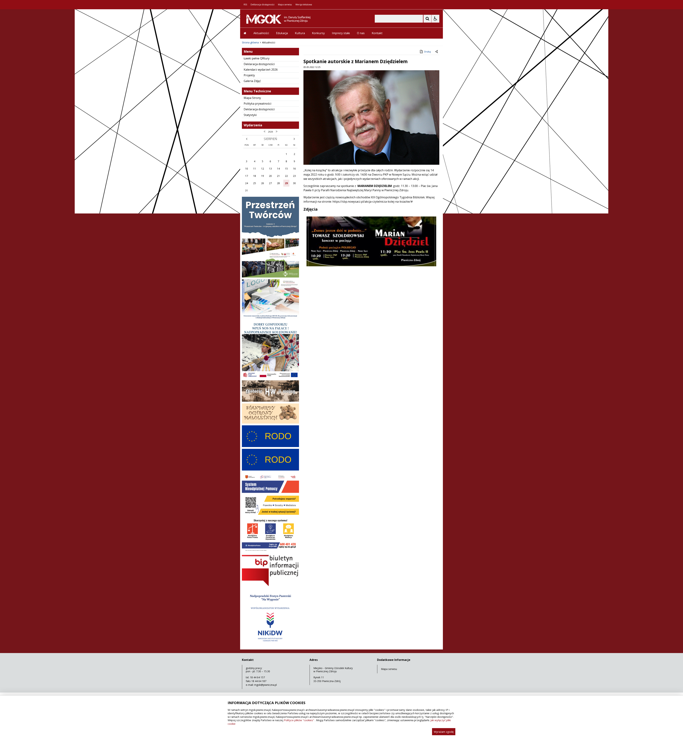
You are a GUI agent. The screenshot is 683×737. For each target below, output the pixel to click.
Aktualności (261, 33)
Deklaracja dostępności (262, 5)
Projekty (249, 75)
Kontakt (377, 33)
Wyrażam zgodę (444, 731)
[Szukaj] (427, 19)
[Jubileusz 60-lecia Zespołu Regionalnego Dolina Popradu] (270, 645)
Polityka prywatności (257, 103)
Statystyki (250, 115)
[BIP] (270, 586)
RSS (245, 5)
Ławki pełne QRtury (256, 58)
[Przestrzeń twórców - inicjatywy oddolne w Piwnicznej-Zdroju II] (270, 277)
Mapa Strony (252, 98)
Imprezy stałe (341, 33)
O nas (361, 33)
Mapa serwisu (285, 5)
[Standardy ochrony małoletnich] (270, 423)
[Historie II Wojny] (270, 401)
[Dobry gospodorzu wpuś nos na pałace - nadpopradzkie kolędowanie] (270, 378)
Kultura (300, 33)
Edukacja (282, 33)
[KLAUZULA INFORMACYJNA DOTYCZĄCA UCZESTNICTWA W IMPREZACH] (270, 470)
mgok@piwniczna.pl (265, 684)
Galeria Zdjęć (252, 81)
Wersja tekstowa (303, 5)
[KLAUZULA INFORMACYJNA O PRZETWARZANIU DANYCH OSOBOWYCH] (270, 446)
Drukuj (427, 51)
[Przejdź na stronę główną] (245, 33)
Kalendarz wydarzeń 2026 (261, 70)
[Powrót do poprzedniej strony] (436, 52)
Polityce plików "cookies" (299, 720)
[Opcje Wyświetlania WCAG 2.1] (435, 19)
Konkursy (318, 33)
